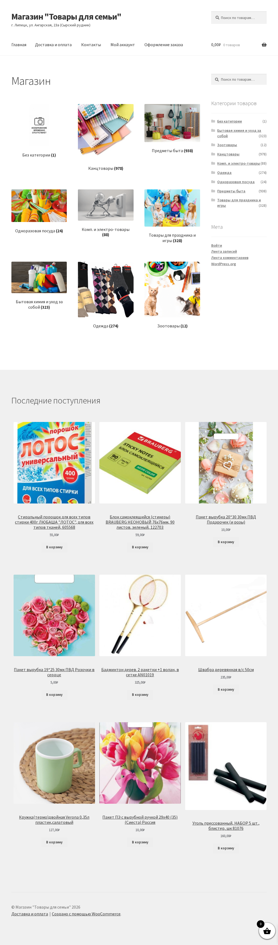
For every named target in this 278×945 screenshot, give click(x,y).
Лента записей (224, 251)
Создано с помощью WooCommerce (86, 913)
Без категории (229, 121)
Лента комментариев (229, 257)
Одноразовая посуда (236, 181)
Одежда (224, 172)
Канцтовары (228, 154)
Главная (18, 44)
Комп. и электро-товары (238, 163)
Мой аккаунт (122, 44)
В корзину (54, 547)
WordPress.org (223, 263)
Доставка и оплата (53, 44)
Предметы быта (231, 191)
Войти (216, 245)
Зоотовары (227, 144)
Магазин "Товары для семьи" (66, 16)
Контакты (91, 44)
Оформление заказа (163, 44)
